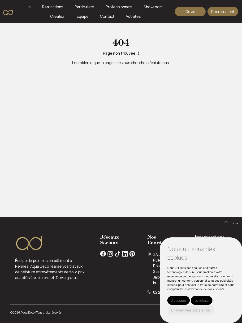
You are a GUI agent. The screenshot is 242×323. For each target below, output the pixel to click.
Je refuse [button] (201, 300)
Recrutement (222, 11)
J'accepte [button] (178, 300)
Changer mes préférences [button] (191, 310)
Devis (190, 11)
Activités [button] (133, 16)
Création (57, 16)
